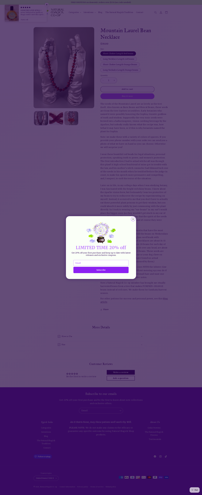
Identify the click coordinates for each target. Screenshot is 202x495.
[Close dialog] (133, 219)
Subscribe (101, 270)
